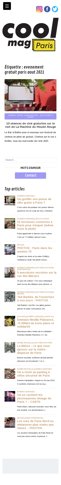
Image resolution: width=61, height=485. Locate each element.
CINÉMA (12, 115)
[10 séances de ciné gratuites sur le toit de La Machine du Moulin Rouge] (30, 110)
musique (9, 180)
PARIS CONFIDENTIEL (28, 115)
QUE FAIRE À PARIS (40, 116)
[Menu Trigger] (7, 6)
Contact (30, 175)
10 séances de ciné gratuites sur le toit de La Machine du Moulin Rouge (30, 125)
